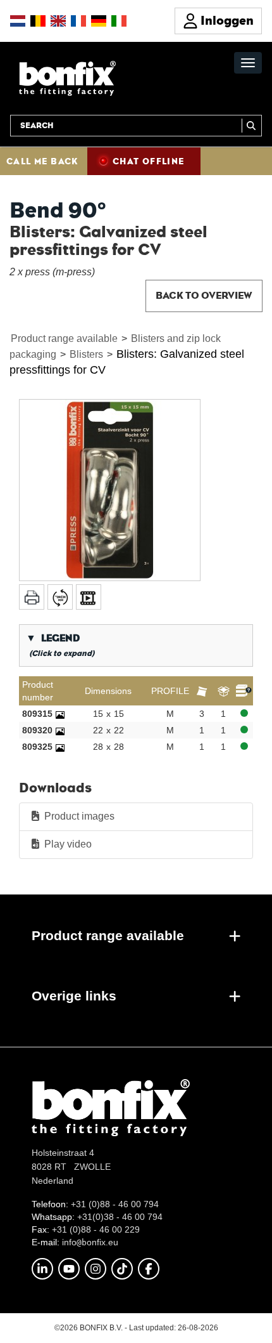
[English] (58, 21)
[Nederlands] (17, 21)
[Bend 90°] (110, 490)
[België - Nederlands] (38, 21)
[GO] (252, 125)
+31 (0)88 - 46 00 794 (115, 1204)
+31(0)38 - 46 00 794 (120, 1217)
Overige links (74, 995)
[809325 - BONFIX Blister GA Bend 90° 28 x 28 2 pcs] (60, 747)
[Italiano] (119, 21)
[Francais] (78, 21)
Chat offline (149, 161)
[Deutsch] (98, 21)
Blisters (86, 354)
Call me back (42, 161)
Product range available (64, 338)
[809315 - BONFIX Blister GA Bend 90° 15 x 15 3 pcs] (60, 714)
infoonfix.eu (90, 1242)
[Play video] (88, 597)
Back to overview (204, 295)
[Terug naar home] (67, 77)
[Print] (31, 597)
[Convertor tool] (60, 597)
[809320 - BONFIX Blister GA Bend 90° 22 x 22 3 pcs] (60, 730)
